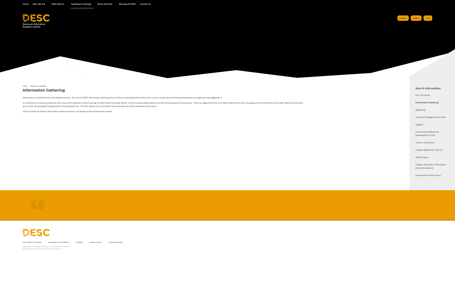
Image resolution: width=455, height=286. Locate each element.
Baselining (420, 110)
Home (25, 86)
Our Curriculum (422, 95)
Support (419, 125)
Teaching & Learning (38, 86)
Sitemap (79, 242)
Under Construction (425, 143)
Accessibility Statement (58, 242)
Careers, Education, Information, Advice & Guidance (431, 166)
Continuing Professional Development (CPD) (427, 133)
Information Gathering (427, 102)
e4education (55, 249)
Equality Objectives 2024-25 (429, 150)
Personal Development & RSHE (430, 117)
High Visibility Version (32, 242)
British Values (421, 157)
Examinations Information (428, 175)
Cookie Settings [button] (116, 242)
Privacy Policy (96, 242)
